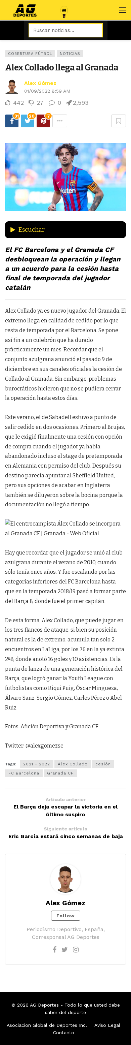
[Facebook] (54, 949)
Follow (65, 915)
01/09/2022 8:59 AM (47, 91)
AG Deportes (44, 1005)
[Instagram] (76, 949)
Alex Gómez (40, 83)
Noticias (70, 54)
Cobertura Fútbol (30, 54)
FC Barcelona (23, 773)
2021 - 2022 (36, 764)
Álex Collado (73, 764)
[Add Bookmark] (118, 121)
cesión (103, 764)
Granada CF (60, 773)
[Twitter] (64, 949)
